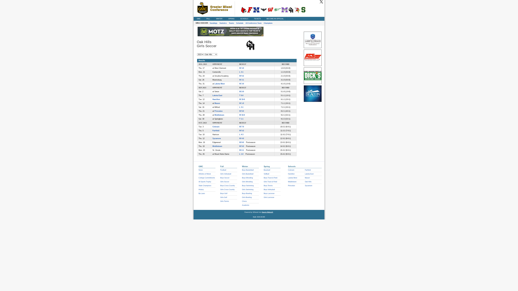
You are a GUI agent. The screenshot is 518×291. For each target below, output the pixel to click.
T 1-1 (241, 119)
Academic (245, 205)
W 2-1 (241, 150)
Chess (244, 201)
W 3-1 (241, 80)
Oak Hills (308, 182)
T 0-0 (241, 95)
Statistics (223, 23)
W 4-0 (241, 138)
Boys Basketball (248, 170)
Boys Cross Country (227, 186)
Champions (268, 23)
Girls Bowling (247, 197)
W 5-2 (241, 131)
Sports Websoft (267, 212)
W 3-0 (241, 68)
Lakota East (217, 95)
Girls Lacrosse (269, 197)
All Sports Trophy (205, 182)
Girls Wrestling (247, 182)
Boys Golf (223, 193)
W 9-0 (241, 111)
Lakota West (219, 84)
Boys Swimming (248, 186)
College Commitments (207, 178)
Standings (213, 23)
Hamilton (216, 99)
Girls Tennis (224, 201)
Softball (266, 174)
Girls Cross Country (227, 189)
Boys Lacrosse (269, 193)
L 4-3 (241, 135)
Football (223, 170)
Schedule (239, 23)
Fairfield (215, 131)
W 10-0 (242, 99)
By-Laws (202, 193)
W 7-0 (241, 127)
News (201, 170)
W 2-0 (241, 92)
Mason (217, 103)
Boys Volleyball (269, 189)
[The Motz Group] (230, 35)
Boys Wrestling (247, 178)
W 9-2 (241, 76)
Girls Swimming (247, 189)
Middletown (219, 115)
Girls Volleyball (225, 174)
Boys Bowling (247, 193)
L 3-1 (241, 72)
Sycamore (216, 138)
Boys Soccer (224, 178)
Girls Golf (223, 197)
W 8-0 (241, 142)
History (201, 189)
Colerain (215, 127)
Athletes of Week (205, 174)
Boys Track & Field (270, 178)
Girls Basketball (247, 174)
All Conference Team (254, 23)
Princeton (218, 111)
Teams (231, 23)
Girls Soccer (224, 182)
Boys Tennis (268, 186)
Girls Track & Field (270, 182)
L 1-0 (241, 154)
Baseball (267, 170)
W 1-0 (241, 103)
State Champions (205, 186)
